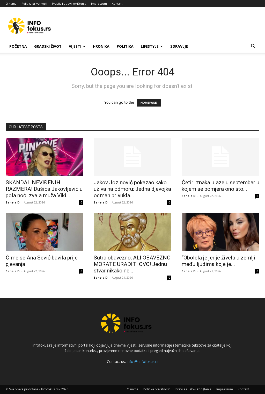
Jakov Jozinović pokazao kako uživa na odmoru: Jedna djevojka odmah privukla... (132, 189)
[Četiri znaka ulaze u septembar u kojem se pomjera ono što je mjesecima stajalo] (220, 157)
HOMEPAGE (149, 102)
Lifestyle (150, 46)
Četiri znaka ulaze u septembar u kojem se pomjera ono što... (220, 185)
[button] (253, 46)
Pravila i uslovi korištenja (69, 3)
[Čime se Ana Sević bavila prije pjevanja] (44, 232)
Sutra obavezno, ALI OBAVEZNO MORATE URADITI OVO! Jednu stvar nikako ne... (132, 264)
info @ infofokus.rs (142, 361)
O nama (11, 3)
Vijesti (75, 46)
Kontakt (117, 3)
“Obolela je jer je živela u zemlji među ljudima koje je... (218, 261)
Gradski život (48, 46)
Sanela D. (13, 202)
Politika (125, 46)
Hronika (101, 46)
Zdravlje (179, 46)
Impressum (99, 3)
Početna (18, 46)
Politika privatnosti (34, 3)
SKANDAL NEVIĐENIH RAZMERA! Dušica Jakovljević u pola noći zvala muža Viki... (44, 189)
